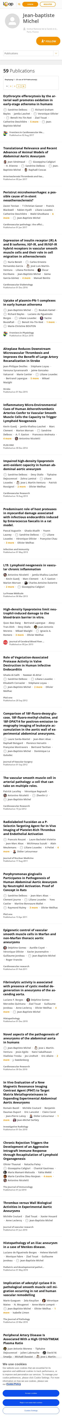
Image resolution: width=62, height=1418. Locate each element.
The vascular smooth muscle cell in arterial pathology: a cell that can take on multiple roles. (29, 782)
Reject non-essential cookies (31, 1402)
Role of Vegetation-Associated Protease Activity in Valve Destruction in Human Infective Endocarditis (27, 663)
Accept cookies (31, 1393)
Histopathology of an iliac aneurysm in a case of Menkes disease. (30, 1245)
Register (48, 4)
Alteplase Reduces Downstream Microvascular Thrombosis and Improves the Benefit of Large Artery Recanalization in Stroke (30, 355)
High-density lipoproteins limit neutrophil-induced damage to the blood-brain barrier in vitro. (30, 613)
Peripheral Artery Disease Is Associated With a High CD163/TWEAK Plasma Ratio (31, 1339)
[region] (31, 1388)
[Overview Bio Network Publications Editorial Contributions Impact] (31, 53)
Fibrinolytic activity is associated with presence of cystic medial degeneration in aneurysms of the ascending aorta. (29, 988)
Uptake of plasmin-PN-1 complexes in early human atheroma (29, 302)
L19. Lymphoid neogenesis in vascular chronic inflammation (29, 567)
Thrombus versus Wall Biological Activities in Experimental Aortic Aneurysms (27, 1207)
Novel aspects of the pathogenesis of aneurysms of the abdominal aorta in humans (31, 1038)
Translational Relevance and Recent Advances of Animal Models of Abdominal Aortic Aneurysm (30, 152)
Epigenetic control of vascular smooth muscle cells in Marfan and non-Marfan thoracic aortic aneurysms (29, 936)
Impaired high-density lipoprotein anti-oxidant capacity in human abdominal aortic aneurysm (29, 465)
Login (30, 4)
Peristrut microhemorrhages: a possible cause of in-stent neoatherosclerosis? (30, 196)
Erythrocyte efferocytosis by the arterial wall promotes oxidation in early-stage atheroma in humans (29, 100)
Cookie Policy (13, 1384)
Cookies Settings (31, 1410)
